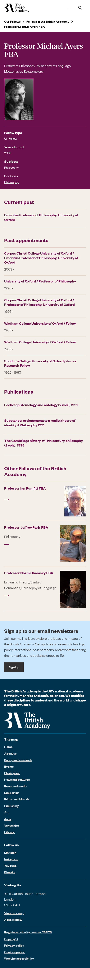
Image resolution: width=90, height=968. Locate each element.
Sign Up (14, 667)
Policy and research (18, 760)
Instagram (11, 859)
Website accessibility (19, 958)
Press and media (15, 786)
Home (8, 747)
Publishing (11, 806)
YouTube (10, 865)
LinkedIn (10, 852)
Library (9, 832)
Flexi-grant (12, 773)
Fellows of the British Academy (47, 22)
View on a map (14, 913)
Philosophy (11, 182)
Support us (11, 793)
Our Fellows (12, 22)
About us (10, 753)
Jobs (7, 819)
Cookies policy (14, 952)
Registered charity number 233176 (28, 932)
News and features (17, 779)
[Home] (16, 8)
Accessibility (13, 920)
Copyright (11, 939)
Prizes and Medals (16, 799)
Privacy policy (14, 945)
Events (9, 766)
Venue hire (11, 825)
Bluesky (9, 872)
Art (6, 812)
